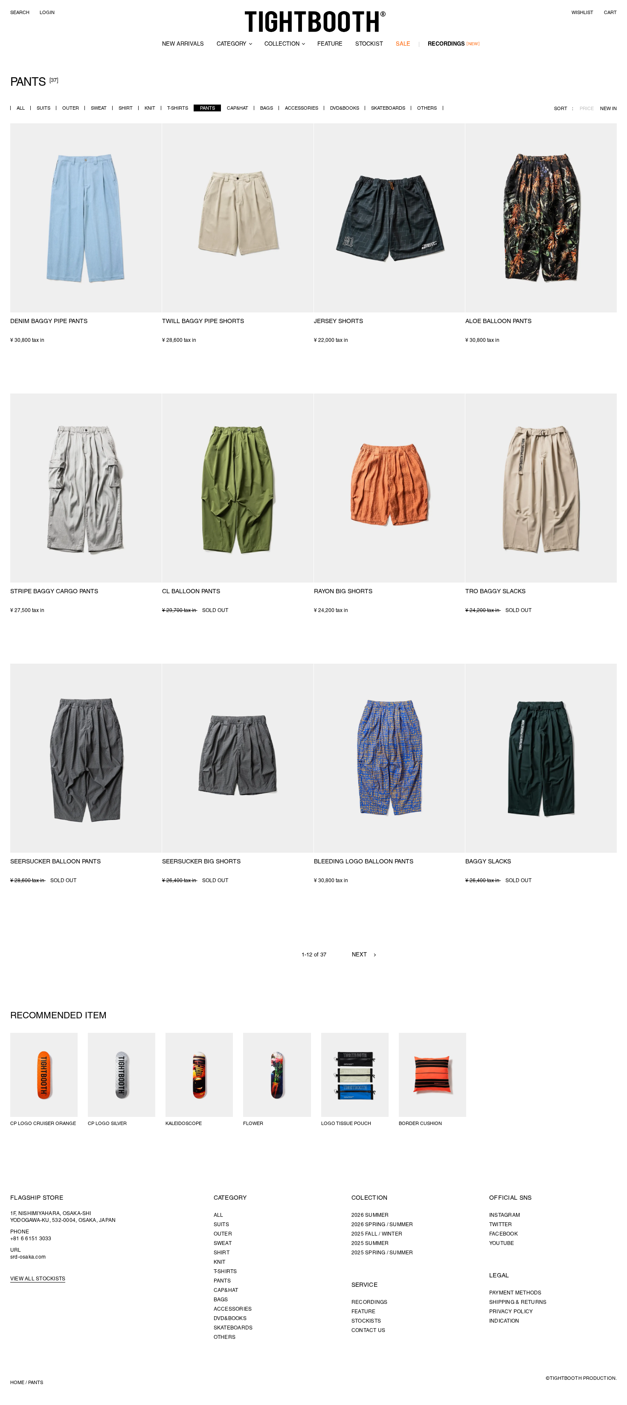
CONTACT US (368, 1330)
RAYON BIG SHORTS (343, 592)
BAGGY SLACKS (488, 862)
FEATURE (330, 44)
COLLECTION (281, 44)
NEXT (359, 955)
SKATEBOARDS (388, 108)
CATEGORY (232, 44)
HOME (17, 1383)
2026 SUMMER (370, 1215)
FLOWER (253, 1124)
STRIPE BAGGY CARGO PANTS (54, 592)
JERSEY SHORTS (338, 321)
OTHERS (427, 108)
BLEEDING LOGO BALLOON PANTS (363, 862)
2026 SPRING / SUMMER (382, 1224)
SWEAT (99, 108)
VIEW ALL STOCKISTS (37, 1279)
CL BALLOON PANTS (191, 592)
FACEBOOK (503, 1234)
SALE (403, 44)
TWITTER (500, 1224)
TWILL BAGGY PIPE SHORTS (203, 321)
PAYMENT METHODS (515, 1293)
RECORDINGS (446, 44)
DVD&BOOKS (344, 108)
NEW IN (608, 109)
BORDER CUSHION (420, 1124)
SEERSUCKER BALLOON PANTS (55, 862)
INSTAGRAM (504, 1215)
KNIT (150, 108)
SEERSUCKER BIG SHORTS (201, 862)
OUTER (70, 108)
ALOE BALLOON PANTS (498, 321)
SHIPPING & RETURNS (517, 1302)
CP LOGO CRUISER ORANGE (43, 1124)
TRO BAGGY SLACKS (495, 592)
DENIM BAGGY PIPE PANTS (48, 321)
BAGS (266, 108)
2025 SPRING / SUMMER (382, 1253)
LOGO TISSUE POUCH (346, 1124)
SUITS (43, 108)
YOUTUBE (501, 1243)
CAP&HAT (237, 108)
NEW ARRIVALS (183, 44)
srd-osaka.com (28, 1257)
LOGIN (47, 13)
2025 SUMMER (370, 1243)
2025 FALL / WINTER (376, 1234)
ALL (21, 108)
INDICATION (504, 1321)
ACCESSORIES (301, 108)
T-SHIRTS (177, 108)
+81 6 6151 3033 (31, 1238)
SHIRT (126, 108)
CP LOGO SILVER (107, 1124)
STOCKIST (369, 44)
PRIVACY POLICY (511, 1311)
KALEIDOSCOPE (183, 1124)
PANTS (207, 108)
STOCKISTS (366, 1321)
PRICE (587, 109)
